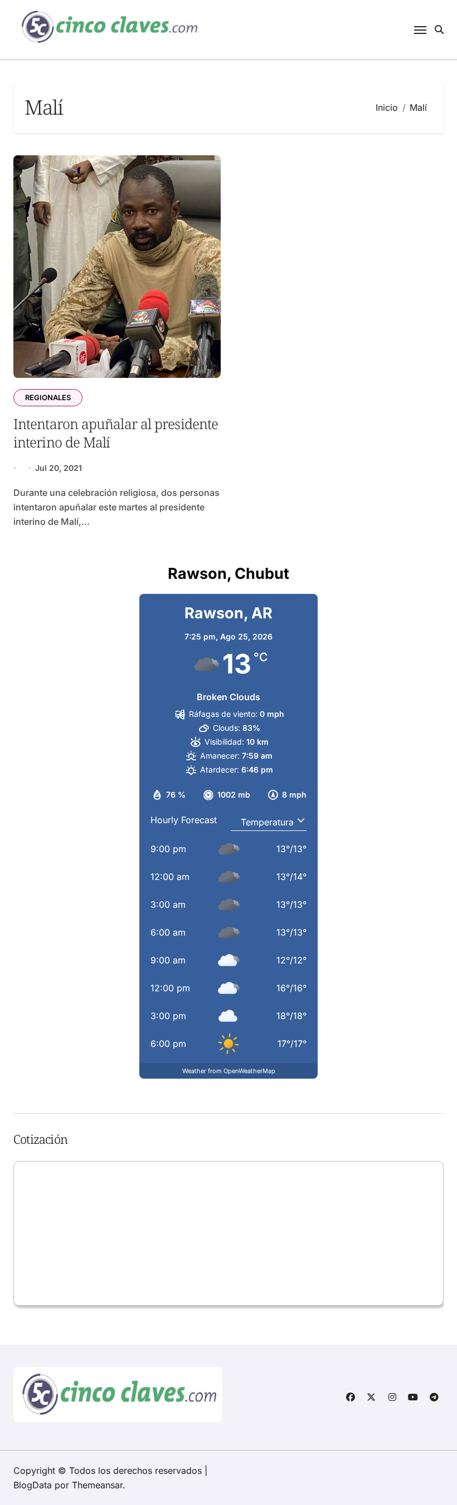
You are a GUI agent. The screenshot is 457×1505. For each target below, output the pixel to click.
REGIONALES (48, 397)
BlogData (32, 1485)
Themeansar (97, 1485)
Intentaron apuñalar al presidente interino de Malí (115, 432)
